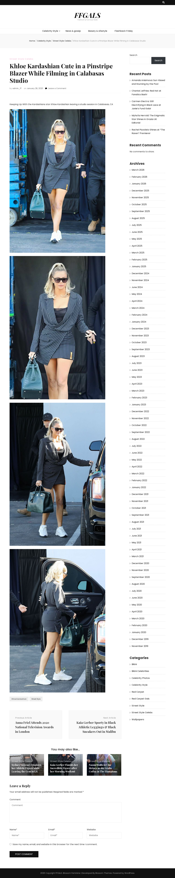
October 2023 (139, 342)
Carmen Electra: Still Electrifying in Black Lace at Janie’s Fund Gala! (146, 105)
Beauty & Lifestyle (97, 31)
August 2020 (138, 584)
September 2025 (141, 211)
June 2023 (137, 370)
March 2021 (138, 556)
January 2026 (139, 183)
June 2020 (137, 597)
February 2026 (139, 176)
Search (133, 55)
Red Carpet (138, 691)
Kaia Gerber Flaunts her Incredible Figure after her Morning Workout (64, 768)
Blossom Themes (103, 873)
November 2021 (140, 501)
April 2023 (137, 383)
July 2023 (137, 363)
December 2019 (140, 639)
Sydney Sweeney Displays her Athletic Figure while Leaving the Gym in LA (26, 768)
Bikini (134, 664)
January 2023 (139, 404)
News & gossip (73, 31)
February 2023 (139, 397)
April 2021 (137, 549)
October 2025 (139, 204)
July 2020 (137, 590)
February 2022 (139, 480)
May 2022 (137, 459)
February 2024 (139, 314)
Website (91, 829)
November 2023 (140, 335)
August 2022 (138, 439)
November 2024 (140, 280)
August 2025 (138, 218)
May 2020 (137, 604)
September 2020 (141, 577)
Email (51, 829)
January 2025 (139, 266)
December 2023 (140, 328)
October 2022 (139, 425)
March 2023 (138, 390)
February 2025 (139, 259)
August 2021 (138, 521)
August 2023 (138, 356)
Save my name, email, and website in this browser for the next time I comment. (55, 844)
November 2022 (140, 418)
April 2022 (137, 466)
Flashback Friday (124, 31)
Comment (15, 799)
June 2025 (137, 232)
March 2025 (138, 252)
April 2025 (137, 245)
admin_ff (16, 88)
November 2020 (140, 570)
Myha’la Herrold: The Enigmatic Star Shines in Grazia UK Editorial (148, 119)
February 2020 (139, 625)
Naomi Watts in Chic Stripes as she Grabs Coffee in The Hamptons (103, 768)
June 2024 (137, 287)
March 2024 (138, 308)
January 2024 (139, 321)
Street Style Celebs (21, 59)
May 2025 (137, 238)
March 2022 (138, 473)
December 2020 (140, 563)
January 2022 (139, 487)
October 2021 (139, 508)
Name (13, 829)
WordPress (129, 873)
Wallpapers (138, 719)
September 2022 (141, 432)
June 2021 (137, 535)
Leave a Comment (57, 88)
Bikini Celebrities (140, 671)
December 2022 (140, 411)
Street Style (35, 699)
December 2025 (140, 190)
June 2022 (137, 452)
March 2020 (138, 618)
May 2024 (137, 294)
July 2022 (137, 446)
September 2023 (141, 349)
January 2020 (139, 632)
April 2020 (137, 611)
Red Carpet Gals (140, 698)
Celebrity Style (50, 31)
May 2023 (137, 377)
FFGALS (87, 15)
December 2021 (140, 494)
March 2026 (138, 169)
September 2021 (140, 515)
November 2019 (140, 646)
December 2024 (140, 273)
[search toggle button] (163, 2)
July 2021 (136, 528)
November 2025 (140, 197)
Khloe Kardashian (19, 699)
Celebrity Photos (141, 678)
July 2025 (137, 225)
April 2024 (137, 301)
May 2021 (136, 542)
